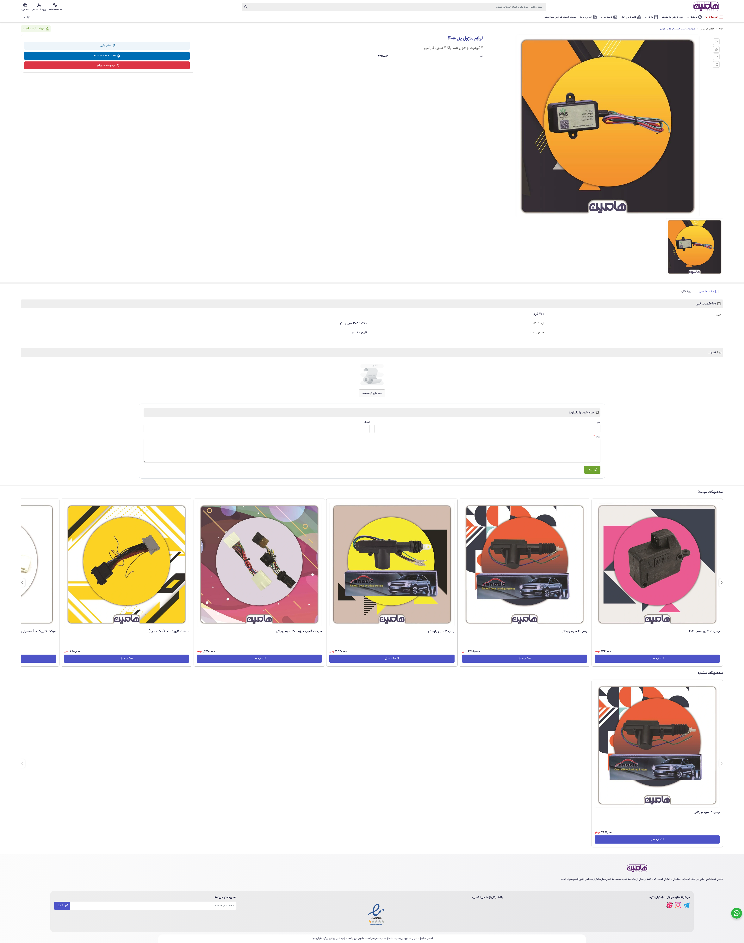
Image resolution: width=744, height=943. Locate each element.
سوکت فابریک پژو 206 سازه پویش (299, 631)
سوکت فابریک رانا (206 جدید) (168, 631)
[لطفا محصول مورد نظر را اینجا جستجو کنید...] (246, 7)
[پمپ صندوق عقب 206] (657, 564)
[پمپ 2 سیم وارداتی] (524, 564)
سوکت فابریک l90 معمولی (38, 631)
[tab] (709, 291)
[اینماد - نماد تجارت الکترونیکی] (376, 914)
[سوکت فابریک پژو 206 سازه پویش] (259, 564)
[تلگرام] (686, 905)
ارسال (60, 905)
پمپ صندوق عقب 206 (704, 631)
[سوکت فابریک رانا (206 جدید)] (126, 564)
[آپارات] (669, 905)
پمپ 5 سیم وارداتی (441, 631)
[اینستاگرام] (678, 905)
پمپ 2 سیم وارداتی (574, 631)
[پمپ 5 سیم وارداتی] (392, 564)
